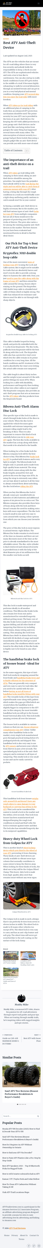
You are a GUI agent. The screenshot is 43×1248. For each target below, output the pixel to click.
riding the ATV (26, 486)
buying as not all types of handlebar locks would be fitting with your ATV (21, 694)
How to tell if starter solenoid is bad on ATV (21, 1174)
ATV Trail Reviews (17, 1228)
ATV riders (13, 173)
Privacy (15, 1235)
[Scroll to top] (38, 1245)
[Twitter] (34, 1246)
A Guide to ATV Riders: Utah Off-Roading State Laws (27, 963)
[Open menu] (38, 3)
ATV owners (11, 746)
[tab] (17, 1104)
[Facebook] (28, 1246)
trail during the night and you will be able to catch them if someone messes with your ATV (21, 186)
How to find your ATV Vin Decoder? (17, 1153)
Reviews (6, 39)
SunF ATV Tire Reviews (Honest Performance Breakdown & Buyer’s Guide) (21, 1094)
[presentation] (21, 1074)
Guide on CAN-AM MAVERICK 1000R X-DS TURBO (10, 1039)
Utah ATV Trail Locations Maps (15, 1192)
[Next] (37, 1082)
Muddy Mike (21, 1004)
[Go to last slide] (5, 1082)
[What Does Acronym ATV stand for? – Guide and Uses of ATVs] (10, 972)
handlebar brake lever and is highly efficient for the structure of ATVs (21, 680)
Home (7, 1235)
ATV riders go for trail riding (21, 105)
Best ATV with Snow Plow (32, 1038)
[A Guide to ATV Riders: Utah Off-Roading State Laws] (28, 955)
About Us (24, 1235)
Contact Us (34, 1235)
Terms (21, 1239)
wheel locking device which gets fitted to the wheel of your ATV (20, 850)
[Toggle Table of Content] (25, 150)
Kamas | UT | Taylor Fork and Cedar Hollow (20, 1179)
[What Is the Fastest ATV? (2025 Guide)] (10, 955)
